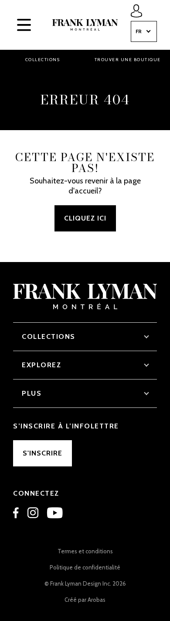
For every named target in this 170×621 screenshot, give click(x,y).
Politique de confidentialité (85, 567)
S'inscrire (42, 453)
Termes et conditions (85, 551)
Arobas (96, 599)
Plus (31, 393)
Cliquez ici (85, 218)
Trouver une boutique (128, 59)
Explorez (41, 365)
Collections (42, 59)
